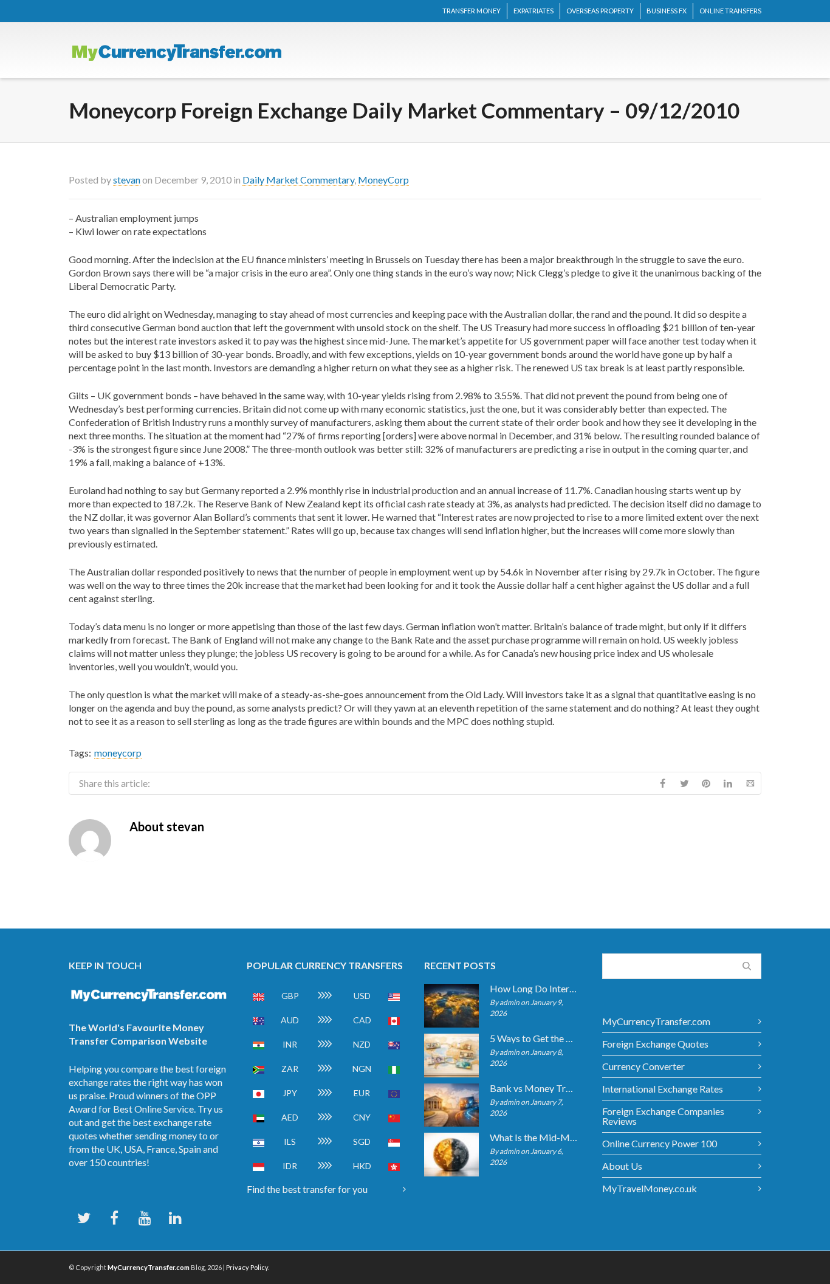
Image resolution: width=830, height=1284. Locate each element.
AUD (290, 1020)
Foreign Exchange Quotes (655, 1043)
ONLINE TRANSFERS (730, 11)
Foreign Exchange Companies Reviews (663, 1116)
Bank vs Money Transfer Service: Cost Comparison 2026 (534, 1088)
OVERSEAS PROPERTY (600, 11)
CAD (362, 1020)
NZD (362, 1044)
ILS (290, 1141)
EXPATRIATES (533, 11)
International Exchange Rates (662, 1088)
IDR (290, 1166)
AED (289, 1117)
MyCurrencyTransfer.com (656, 1021)
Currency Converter (643, 1066)
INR (290, 1044)
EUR (362, 1093)
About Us (622, 1166)
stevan (126, 179)
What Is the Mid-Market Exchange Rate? (534, 1137)
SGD (362, 1141)
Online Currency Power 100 (659, 1143)
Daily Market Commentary (298, 179)
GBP (290, 995)
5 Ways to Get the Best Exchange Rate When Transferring (534, 1038)
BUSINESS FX (667, 11)
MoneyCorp (383, 179)
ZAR (289, 1068)
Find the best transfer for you (307, 1189)
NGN (361, 1068)
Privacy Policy (247, 1267)
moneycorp (118, 752)
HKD (362, 1166)
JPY (290, 1093)
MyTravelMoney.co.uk (649, 1188)
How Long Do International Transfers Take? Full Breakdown (534, 989)
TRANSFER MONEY (471, 11)
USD (362, 995)
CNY (362, 1117)
